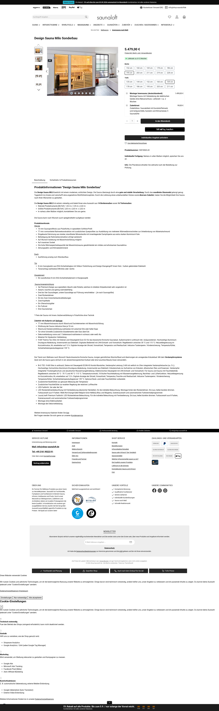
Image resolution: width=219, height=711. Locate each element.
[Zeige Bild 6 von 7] (90, 93)
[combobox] (58, 17)
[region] (77, 71)
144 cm (139, 82)
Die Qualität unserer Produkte (122, 462)
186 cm (170, 68)
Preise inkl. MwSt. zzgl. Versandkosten (138, 53)
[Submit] (131, 542)
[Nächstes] (118, 71)
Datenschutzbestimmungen (86, 551)
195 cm (129, 73)
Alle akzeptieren (35, 598)
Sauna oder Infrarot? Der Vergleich (124, 452)
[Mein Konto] (177, 17)
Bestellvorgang (117, 446)
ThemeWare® (129, 563)
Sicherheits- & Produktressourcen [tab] (63, 180)
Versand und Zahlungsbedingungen (84, 452)
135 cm (129, 82)
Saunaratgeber (117, 456)
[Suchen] (86, 17)
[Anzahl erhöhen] (137, 121)
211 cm (150, 73)
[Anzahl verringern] (127, 121)
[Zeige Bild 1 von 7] (72, 93)
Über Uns (75, 456)
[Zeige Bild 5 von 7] (86, 93)
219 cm (160, 73)
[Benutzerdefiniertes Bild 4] (91, 513)
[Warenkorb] (183, 17)
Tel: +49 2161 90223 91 (42, 451)
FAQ (113, 472)
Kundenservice (77, 415)
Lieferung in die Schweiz (120, 466)
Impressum (76, 442)
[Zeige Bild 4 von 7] (82, 93)
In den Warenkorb (162, 121)
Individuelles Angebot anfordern (154, 138)
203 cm (139, 73)
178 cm (160, 68)
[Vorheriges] (47, 71)
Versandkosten (104, 561)
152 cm (129, 68)
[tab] (39, 180)
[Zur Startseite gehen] (109, 17)
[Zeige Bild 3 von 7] (79, 93)
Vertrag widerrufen (41, 463)
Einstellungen (6, 598)
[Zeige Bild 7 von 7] (93, 93)
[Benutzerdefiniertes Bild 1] (77, 499)
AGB (73, 446)
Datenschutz (76, 462)
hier (67, 413)
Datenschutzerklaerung (9, 591)
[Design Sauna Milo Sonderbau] (82, 71)
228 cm (170, 73)
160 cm (139, 68)
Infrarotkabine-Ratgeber (120, 449)
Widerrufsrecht (77, 449)
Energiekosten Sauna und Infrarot (124, 469)
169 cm (150, 68)
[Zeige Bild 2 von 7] (75, 93)
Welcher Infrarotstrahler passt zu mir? (125, 459)
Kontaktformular (49, 456)
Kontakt (114, 442)
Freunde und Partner (79, 459)
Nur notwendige (20, 598)
